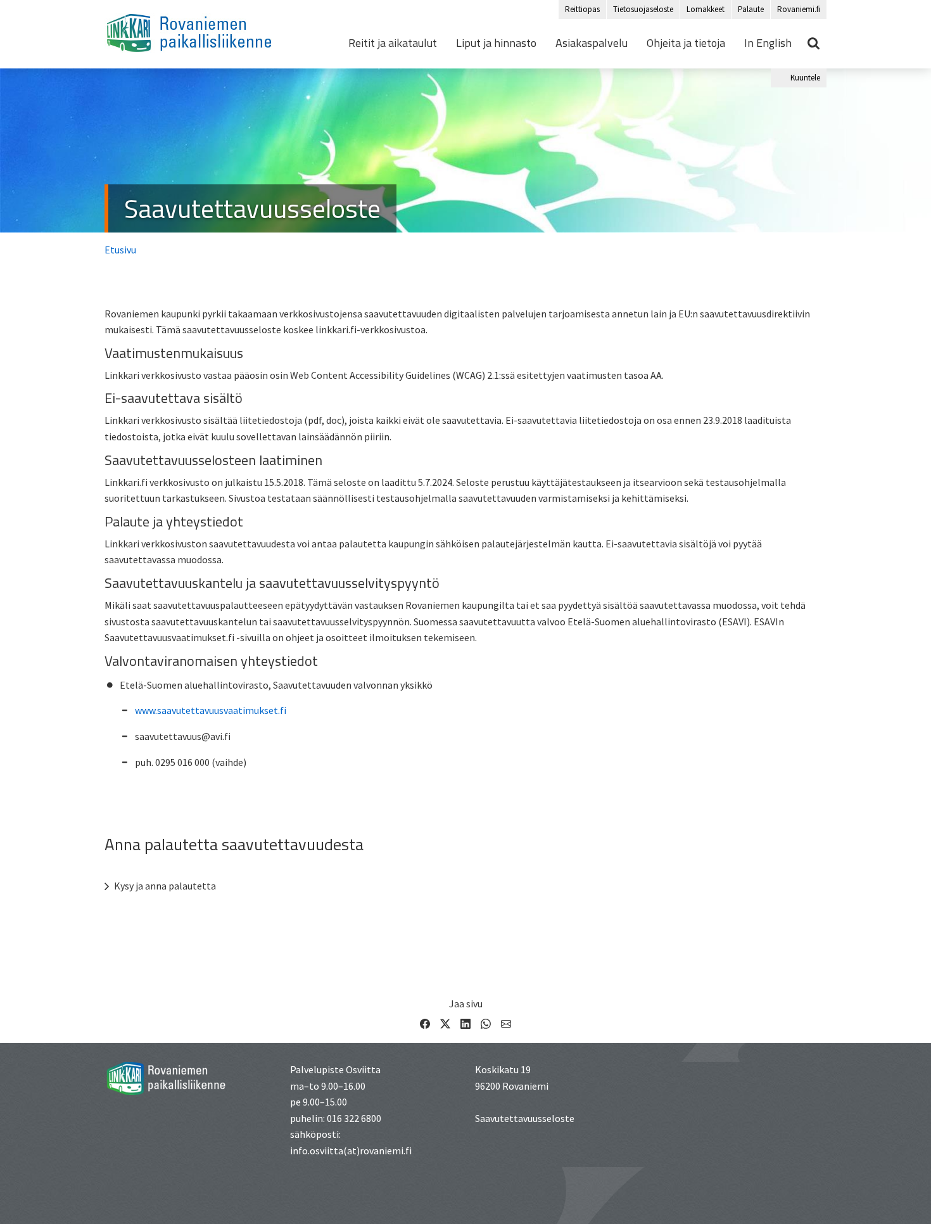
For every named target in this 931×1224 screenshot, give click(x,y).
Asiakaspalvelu (591, 43)
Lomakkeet (706, 9)
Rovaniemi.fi (798, 9)
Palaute (751, 9)
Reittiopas (582, 9)
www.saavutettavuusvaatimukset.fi (210, 710)
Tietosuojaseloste (643, 9)
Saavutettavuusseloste (252, 208)
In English (768, 43)
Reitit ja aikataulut (392, 43)
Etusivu (120, 249)
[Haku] (814, 43)
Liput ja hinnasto (496, 43)
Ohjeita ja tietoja (686, 43)
